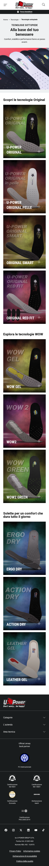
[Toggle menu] (5, 5)
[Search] (43, 4)
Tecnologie (15, 20)
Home (5, 20)
